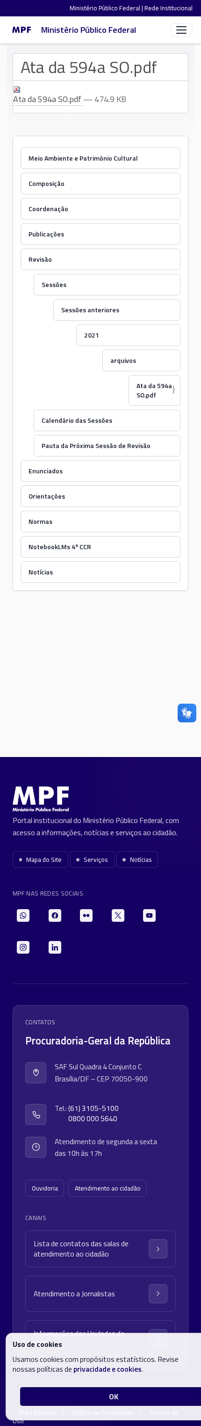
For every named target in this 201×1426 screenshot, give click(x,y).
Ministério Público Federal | (107, 8)
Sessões (54, 284)
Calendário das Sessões (77, 420)
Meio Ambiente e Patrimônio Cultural (83, 158)
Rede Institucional (168, 8)
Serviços (96, 859)
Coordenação (48, 208)
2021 (91, 335)
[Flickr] (86, 915)
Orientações (47, 496)
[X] (118, 915)
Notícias (41, 572)
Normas (40, 521)
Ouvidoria (45, 1188)
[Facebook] (54, 915)
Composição (47, 183)
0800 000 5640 (92, 1118)
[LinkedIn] (54, 947)
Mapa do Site (44, 859)
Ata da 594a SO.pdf (154, 390)
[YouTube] (149, 915)
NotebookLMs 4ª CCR (60, 546)
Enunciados (46, 471)
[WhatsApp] (23, 915)
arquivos (123, 360)
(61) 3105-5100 (93, 1108)
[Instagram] (23, 947)
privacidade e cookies (107, 1369)
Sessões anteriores (90, 310)
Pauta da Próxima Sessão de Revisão (96, 445)
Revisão (40, 259)
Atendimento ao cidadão (108, 1188)
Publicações (46, 234)
